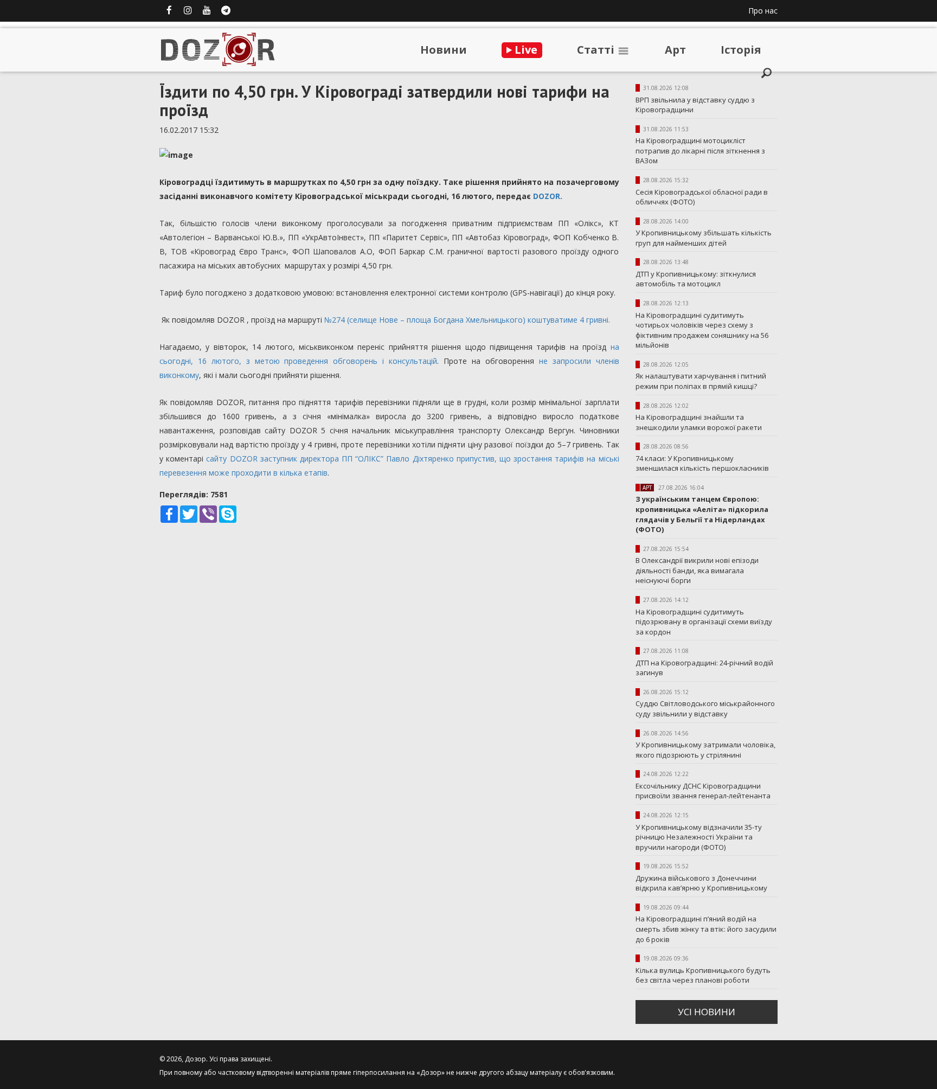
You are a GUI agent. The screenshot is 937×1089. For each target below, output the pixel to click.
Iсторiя (741, 49)
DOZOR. (547, 196)
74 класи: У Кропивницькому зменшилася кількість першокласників (702, 463)
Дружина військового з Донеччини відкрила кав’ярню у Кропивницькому (701, 883)
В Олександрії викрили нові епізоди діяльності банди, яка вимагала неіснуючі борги (697, 570)
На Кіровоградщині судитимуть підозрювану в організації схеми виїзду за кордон (704, 622)
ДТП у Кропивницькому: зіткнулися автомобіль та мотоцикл (696, 279)
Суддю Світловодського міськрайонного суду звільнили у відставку (705, 709)
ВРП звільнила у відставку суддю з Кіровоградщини (695, 105)
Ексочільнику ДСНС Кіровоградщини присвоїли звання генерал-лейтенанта (703, 791)
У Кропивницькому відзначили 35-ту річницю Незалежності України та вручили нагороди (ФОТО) (699, 837)
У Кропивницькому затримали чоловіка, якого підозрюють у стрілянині (705, 750)
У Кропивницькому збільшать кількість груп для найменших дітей (704, 238)
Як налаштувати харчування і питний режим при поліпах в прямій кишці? (701, 381)
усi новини (706, 1011)
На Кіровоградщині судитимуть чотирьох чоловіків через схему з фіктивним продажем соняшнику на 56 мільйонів (702, 330)
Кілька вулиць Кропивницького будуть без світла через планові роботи (703, 975)
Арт (675, 49)
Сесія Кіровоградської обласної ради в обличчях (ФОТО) (702, 197)
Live (524, 49)
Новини (443, 49)
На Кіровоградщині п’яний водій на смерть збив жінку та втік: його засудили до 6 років (706, 929)
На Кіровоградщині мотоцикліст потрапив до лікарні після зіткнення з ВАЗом (700, 150)
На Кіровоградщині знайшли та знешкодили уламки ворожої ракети (699, 422)
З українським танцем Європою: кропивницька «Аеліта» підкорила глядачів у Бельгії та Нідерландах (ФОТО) (702, 514)
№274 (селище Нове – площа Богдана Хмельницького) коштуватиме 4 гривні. (467, 320)
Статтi (597, 49)
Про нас (763, 10)
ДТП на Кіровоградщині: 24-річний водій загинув (704, 668)
